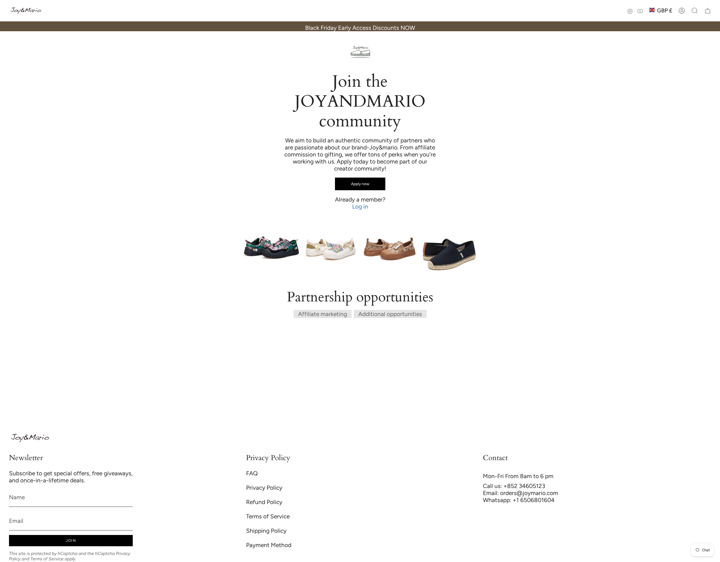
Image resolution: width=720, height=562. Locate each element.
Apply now (360, 184)
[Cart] (707, 10)
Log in (360, 206)
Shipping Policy (266, 530)
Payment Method (268, 544)
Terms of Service (47, 558)
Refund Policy (264, 501)
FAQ (252, 473)
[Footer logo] (30, 438)
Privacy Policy (264, 487)
